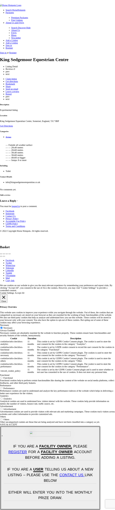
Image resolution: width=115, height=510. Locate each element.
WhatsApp (10, 265)
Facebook (10, 211)
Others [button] (3, 416)
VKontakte (10, 275)
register (17, 452)
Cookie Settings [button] (7, 293)
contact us (72, 475)
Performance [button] (5, 385)
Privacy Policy (12, 218)
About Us (15, 30)
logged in (16, 206)
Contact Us (11, 216)
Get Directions (6, 126)
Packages (10, 12)
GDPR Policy (12, 223)
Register (9, 48)
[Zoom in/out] (9, 253)
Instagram (10, 213)
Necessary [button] (4, 325)
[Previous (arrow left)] (1, 256)
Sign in (9, 45)
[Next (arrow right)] (4, 256)
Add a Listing (12, 40)
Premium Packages (19, 17)
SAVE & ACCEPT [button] (8, 424)
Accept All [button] (19, 293)
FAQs (14, 33)
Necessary (7, 328)
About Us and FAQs (15, 22)
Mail (8, 278)
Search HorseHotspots (15, 10)
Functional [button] (4, 375)
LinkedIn (10, 270)
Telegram (10, 268)
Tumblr (9, 273)
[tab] (60, 137)
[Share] (4, 253)
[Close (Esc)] (1, 253)
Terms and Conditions (15, 226)
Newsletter (16, 38)
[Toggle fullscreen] (7, 253)
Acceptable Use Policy (16, 221)
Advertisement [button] (6, 406)
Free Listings (17, 20)
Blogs (13, 35)
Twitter (9, 263)
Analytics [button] (4, 396)
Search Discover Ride (21, 28)
